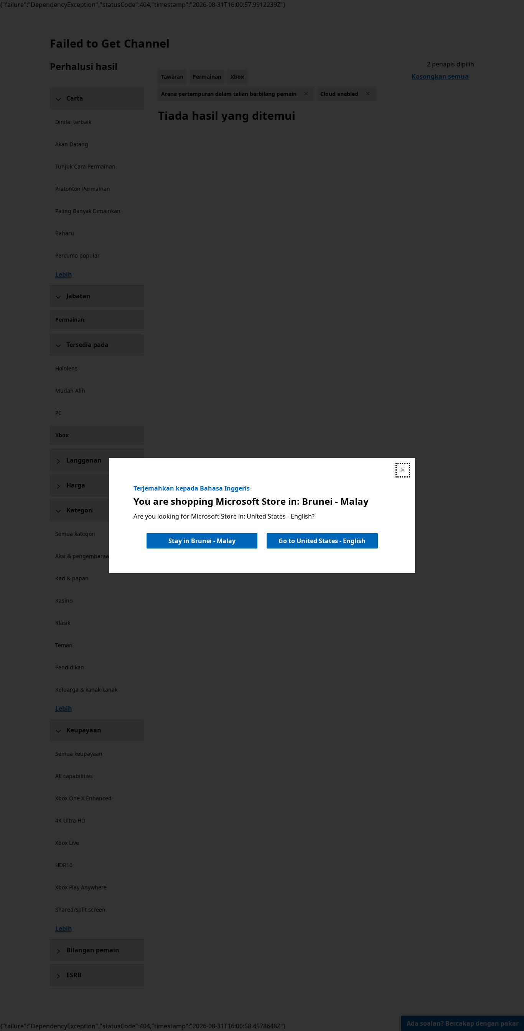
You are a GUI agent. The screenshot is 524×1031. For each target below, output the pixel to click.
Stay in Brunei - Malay (202, 541)
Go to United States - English (322, 541)
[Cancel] (403, 470)
